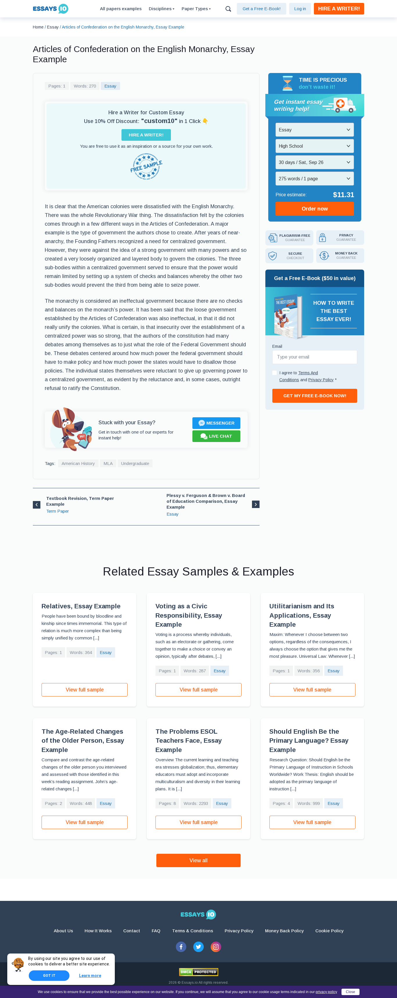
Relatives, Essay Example (81, 606)
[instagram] (216, 947)
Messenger (220, 422)
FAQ (156, 930)
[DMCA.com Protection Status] (198, 972)
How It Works (98, 930)
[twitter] (198, 947)
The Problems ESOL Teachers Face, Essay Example (188, 740)
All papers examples (121, 8)
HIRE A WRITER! (339, 9)
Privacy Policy (239, 930)
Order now (315, 209)
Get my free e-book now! (314, 395)
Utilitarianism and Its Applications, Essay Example (301, 615)
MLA (108, 463)
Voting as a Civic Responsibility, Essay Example (188, 615)
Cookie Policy (329, 930)
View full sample (85, 690)
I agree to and (308, 376)
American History (78, 463)
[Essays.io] (198, 914)
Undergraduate (135, 463)
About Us (63, 930)
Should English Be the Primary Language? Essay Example (308, 740)
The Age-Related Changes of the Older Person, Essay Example (83, 740)
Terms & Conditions (192, 930)
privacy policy (326, 992)
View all (198, 860)
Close (350, 992)
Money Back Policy (284, 930)
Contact (131, 930)
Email (277, 346)
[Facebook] (181, 947)
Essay (110, 85)
